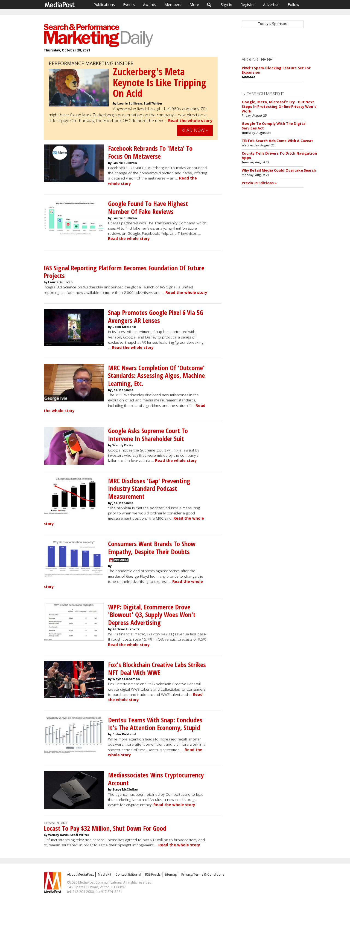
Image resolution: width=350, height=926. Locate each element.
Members (172, 4)
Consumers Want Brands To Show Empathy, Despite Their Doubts (152, 547)
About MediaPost (80, 874)
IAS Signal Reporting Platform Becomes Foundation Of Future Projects (124, 271)
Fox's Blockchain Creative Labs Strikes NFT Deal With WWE (157, 668)
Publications (104, 4)
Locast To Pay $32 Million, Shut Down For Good (105, 828)
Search (209, 4)
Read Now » (194, 130)
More (194, 4)
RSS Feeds (153, 874)
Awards (149, 4)
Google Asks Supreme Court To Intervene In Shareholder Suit (148, 434)
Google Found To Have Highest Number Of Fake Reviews (148, 207)
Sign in (226, 4)
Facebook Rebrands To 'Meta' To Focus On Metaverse (150, 152)
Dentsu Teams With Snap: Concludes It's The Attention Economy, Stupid (155, 723)
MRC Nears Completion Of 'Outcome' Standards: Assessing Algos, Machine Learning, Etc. (156, 375)
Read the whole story (190, 120)
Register (247, 4)
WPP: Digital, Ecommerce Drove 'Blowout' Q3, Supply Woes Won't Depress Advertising (152, 614)
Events (129, 4)
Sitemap (171, 874)
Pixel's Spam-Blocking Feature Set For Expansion (276, 70)
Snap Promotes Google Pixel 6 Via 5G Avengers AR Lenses (155, 316)
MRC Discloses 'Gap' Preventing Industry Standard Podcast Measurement (149, 488)
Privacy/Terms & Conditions (202, 874)
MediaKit (104, 874)
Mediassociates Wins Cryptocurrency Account (156, 778)
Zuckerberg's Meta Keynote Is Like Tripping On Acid (159, 82)
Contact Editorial (128, 874)
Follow (293, 4)
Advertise (271, 4)
